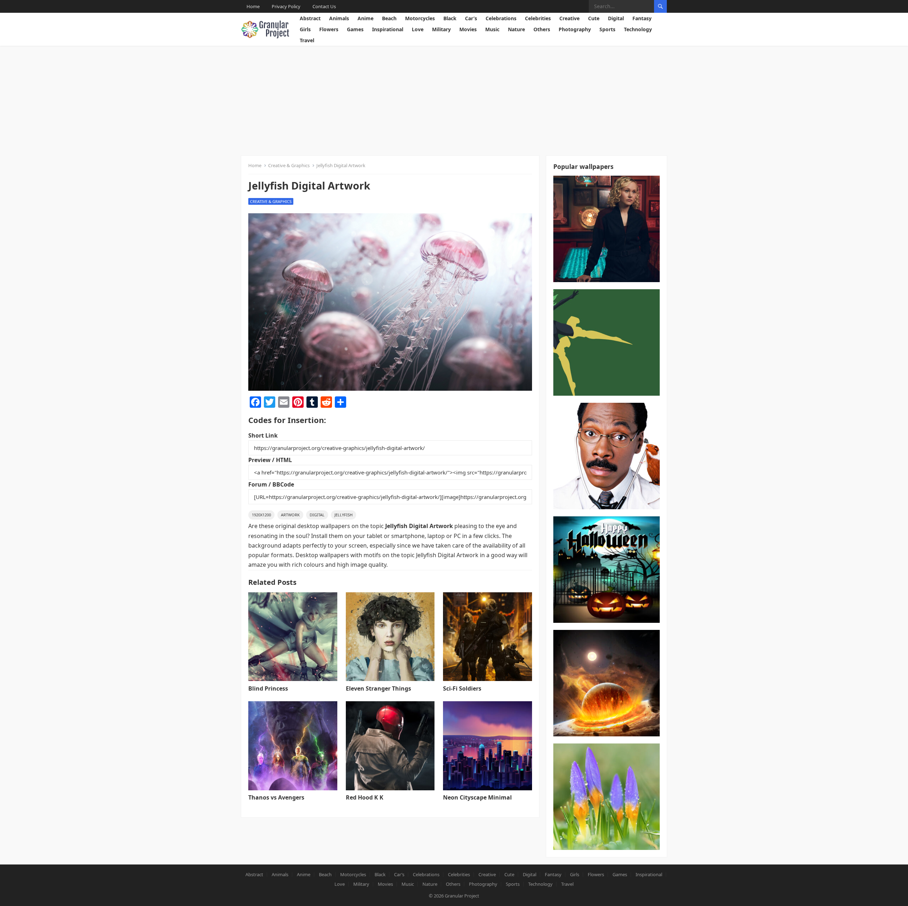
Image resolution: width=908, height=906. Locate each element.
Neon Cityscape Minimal (477, 797)
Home (253, 6)
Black (449, 18)
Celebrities (538, 18)
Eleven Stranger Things (378, 688)
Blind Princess (268, 688)
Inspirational (387, 29)
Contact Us (324, 6)
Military (441, 29)
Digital (616, 18)
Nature (516, 29)
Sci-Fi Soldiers (462, 688)
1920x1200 (261, 514)
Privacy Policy (286, 6)
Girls (305, 29)
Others (541, 29)
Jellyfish (343, 514)
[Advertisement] (454, 99)
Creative (569, 18)
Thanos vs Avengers (276, 797)
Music (492, 29)
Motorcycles (420, 18)
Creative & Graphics (289, 165)
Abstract (310, 18)
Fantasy (642, 18)
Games (355, 29)
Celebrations (501, 18)
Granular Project (462, 896)
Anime (365, 18)
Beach (389, 18)
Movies (468, 29)
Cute (593, 18)
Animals (339, 18)
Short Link (263, 435)
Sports (607, 29)
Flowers (328, 29)
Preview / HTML (270, 460)
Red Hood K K (364, 797)
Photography (575, 29)
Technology (638, 29)
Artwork (290, 514)
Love (417, 29)
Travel (307, 40)
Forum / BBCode (271, 484)
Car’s (471, 18)
